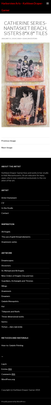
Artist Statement (9, 198)
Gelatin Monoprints (10, 301)
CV (2, 203)
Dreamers (5, 296)
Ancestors (32, 38)
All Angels (5, 231)
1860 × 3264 (21, 38)
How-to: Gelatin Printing (12, 345)
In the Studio (7, 208)
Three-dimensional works (12, 316)
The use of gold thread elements (15, 237)
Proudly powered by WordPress (13, 401)
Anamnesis (6, 291)
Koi (2, 306)
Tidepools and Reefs (10, 311)
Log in (4, 364)
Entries (6, 369)
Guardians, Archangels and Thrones (17, 281)
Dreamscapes (7, 260)
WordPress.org (8, 379)
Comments (8, 374)
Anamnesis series (9, 242)
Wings (4, 286)
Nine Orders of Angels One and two (17, 276)
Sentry (4, 321)
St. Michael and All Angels (12, 270)
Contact (5, 213)
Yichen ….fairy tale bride (11, 327)
